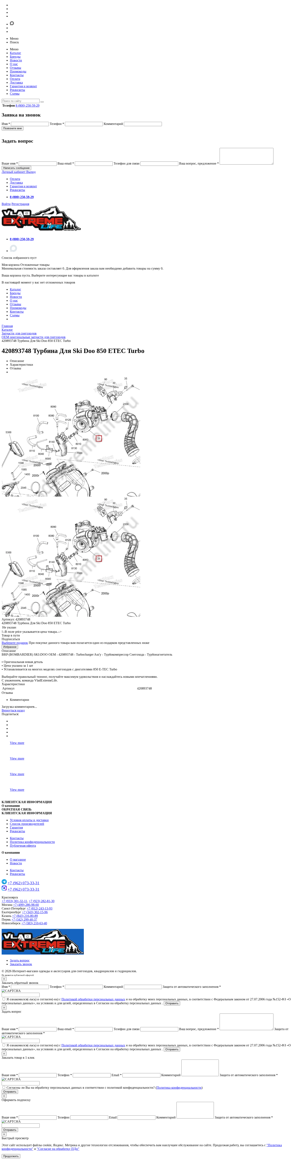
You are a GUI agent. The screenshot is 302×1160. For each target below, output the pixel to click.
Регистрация (20, 204)
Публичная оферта (23, 845)
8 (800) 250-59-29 (27, 105)
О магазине (18, 859)
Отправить (172, 1003)
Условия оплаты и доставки (29, 820)
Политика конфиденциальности (32, 842)
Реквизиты (17, 90)
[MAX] (13, 251)
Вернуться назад (13, 710)
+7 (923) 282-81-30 (41, 901)
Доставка (16, 82)
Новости (16, 60)
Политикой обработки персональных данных (93, 999)
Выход (31, 172)
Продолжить (11, 1156)
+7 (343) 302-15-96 (35, 912)
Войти (6, 204)
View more (17, 743)
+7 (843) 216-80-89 (25, 916)
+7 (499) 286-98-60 (26, 904)
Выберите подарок (15, 643)
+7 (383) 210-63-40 (34, 923)
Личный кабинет (14, 172)
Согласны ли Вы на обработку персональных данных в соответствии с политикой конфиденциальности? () (105, 1087)
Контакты (17, 75)
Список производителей (27, 824)
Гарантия (16, 827)
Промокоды (18, 71)
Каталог (15, 53)
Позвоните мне (12, 128)
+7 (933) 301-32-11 (14, 901)
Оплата (15, 79)
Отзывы (15, 67)
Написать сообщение (16, 168)
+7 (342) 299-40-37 (24, 919)
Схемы (15, 93)
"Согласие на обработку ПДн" (58, 1149)
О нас (14, 64)
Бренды (15, 56)
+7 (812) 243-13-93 (39, 908)
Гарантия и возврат (23, 86)
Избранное (9, 646)
